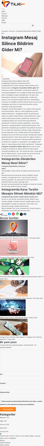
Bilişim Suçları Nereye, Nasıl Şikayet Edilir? (14, 318)
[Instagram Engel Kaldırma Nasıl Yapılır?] (14, 255)
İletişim (4, 22)
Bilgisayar (5, 16)
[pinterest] (13, 215)
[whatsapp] (17, 215)
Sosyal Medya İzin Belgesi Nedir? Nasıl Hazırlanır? (16, 298)
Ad (1, 374)
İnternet (4, 13)
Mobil (3, 11)
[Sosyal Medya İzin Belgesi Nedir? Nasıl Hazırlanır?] (14, 296)
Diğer (3, 20)
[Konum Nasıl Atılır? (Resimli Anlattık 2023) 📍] (14, 236)
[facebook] (9, 215)
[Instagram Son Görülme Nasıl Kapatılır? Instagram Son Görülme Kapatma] (14, 335)
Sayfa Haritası (4, 445)
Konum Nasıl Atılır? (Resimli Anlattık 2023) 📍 (15, 238)
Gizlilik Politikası (5, 442)
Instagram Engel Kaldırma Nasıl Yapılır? (12, 257)
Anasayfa (5, 31)
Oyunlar (4, 18)
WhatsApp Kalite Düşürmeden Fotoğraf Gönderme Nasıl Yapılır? (21, 276)
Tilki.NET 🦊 (4, 436)
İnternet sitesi (5, 392)
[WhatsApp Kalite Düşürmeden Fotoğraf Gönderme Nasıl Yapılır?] (14, 274)
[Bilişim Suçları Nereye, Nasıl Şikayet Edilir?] (13, 315)
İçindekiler (6, 79)
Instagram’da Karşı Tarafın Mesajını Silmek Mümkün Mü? (20, 85)
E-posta (3, 383)
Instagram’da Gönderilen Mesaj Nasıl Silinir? (16, 83)
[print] (25, 215)
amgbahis (13, 438)
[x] (21, 215)
